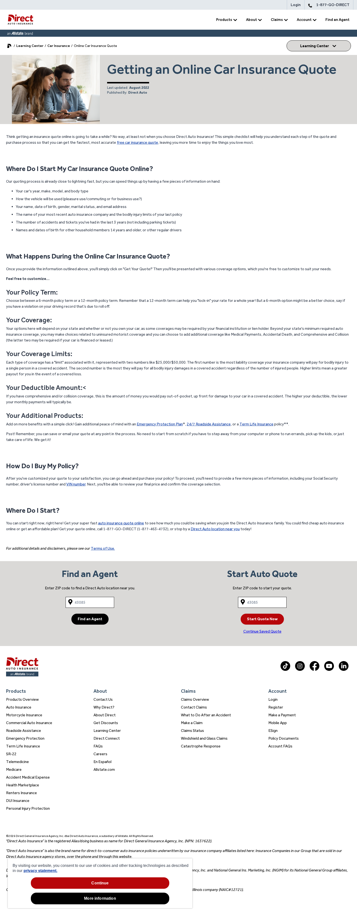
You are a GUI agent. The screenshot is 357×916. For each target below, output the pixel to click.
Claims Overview (195, 699)
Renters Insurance (21, 792)
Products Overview (22, 699)
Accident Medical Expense (28, 777)
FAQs (98, 746)
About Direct (105, 715)
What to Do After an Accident (206, 715)
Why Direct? (104, 707)
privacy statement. (40, 871)
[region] (100, 883)
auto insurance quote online (121, 523)
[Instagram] (300, 669)
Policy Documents (283, 738)
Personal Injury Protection (28, 808)
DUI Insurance (17, 800)
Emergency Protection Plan (160, 424)
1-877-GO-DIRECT (332, 4)
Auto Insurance (18, 707)
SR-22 (11, 754)
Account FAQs (280, 746)
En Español (102, 761)
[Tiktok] (285, 669)
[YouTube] (329, 669)
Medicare (14, 769)
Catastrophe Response (201, 746)
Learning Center (29, 46)
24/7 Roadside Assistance (209, 424)
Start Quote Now (262, 619)
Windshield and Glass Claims (204, 738)
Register (275, 707)
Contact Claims (194, 707)
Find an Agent (337, 19)
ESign (273, 730)
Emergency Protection (25, 738)
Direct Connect (107, 738)
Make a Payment (282, 715)
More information (100, 898)
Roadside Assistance (23, 730)
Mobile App (277, 722)
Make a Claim (192, 722)
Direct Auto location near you (215, 529)
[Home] (20, 20)
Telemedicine (17, 761)
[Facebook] (314, 669)
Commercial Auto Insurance (29, 722)
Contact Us (103, 699)
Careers (100, 754)
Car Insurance (58, 46)
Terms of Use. (103, 548)
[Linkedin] (343, 669)
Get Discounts (106, 722)
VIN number (75, 484)
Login (296, 4)
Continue (100, 883)
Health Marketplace (22, 785)
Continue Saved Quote (262, 631)
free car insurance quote (137, 142)
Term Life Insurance (256, 424)
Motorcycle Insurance (24, 715)
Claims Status (192, 730)
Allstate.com (104, 769)
